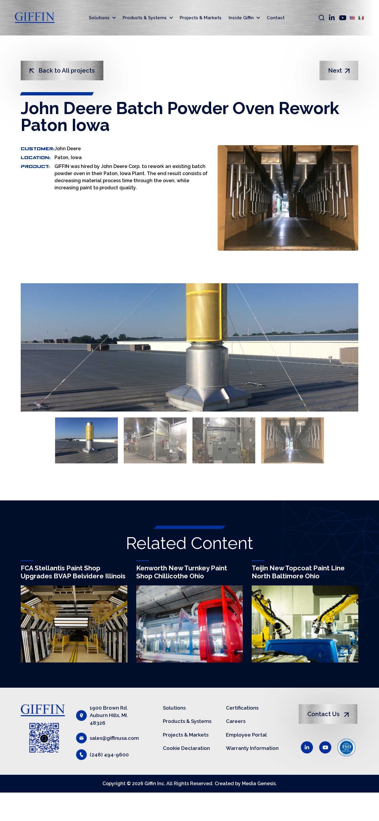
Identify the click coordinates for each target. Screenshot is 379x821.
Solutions (99, 17)
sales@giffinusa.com (114, 738)
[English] (352, 17)
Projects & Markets (200, 17)
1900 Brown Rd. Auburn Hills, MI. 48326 (109, 715)
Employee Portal (246, 735)
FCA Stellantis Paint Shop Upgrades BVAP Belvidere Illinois (73, 572)
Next (335, 70)
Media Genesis (259, 783)
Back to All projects (66, 70)
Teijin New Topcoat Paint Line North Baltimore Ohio (298, 572)
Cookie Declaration (186, 748)
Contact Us (324, 714)
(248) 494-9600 (109, 755)
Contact (276, 17)
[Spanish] (361, 17)
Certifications (242, 708)
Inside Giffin (241, 17)
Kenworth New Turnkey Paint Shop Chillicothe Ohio (181, 572)
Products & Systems (145, 17)
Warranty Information (252, 748)
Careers (235, 721)
